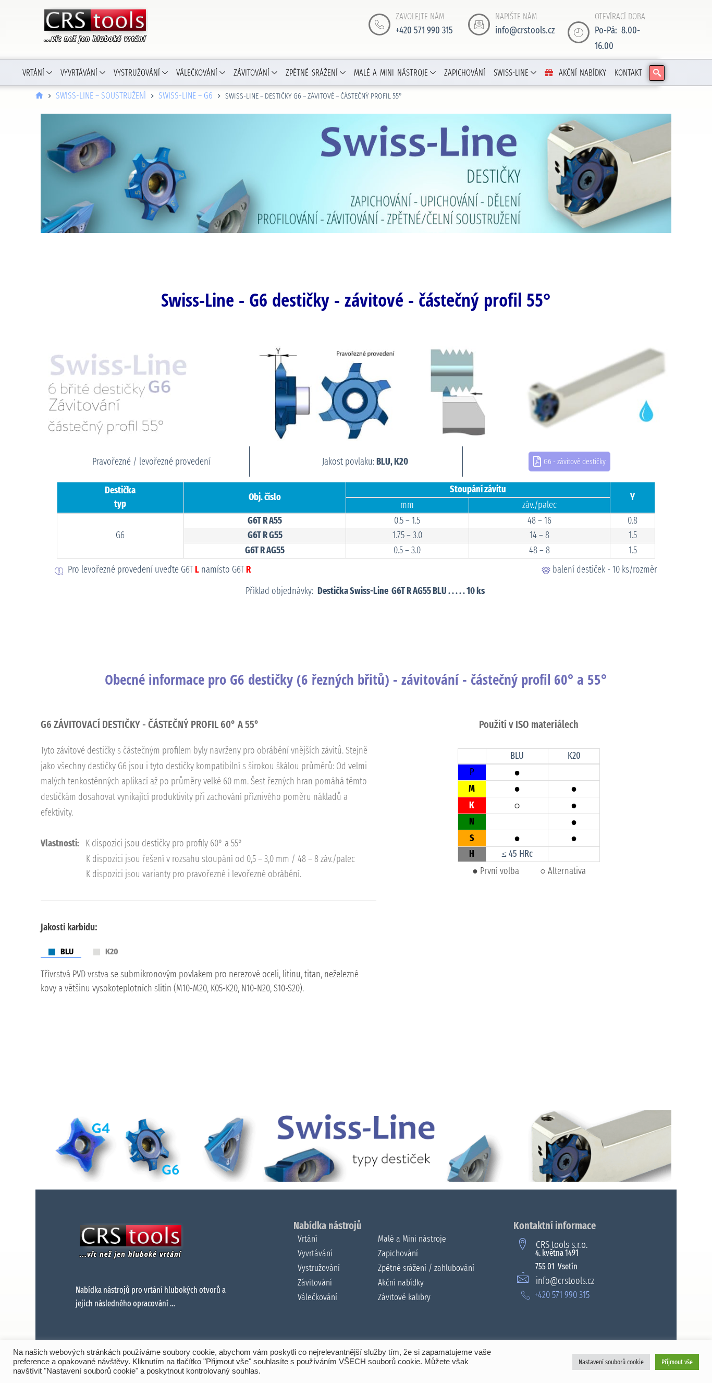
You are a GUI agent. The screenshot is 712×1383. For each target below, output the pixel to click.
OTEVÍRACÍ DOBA (620, 16)
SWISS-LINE (511, 73)
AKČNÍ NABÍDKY (583, 73)
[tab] (61, 951)
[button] (657, 73)
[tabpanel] (208, 986)
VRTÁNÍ (33, 73)
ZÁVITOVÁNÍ (251, 73)
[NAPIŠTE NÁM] (479, 24)
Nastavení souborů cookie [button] (611, 1362)
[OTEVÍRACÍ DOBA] (579, 32)
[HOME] (39, 96)
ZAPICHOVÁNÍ (464, 73)
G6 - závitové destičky (575, 461)
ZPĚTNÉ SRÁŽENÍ (312, 73)
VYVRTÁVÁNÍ (78, 73)
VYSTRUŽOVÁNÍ (137, 73)
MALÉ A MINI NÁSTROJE (391, 73)
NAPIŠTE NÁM (516, 16)
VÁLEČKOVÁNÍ (196, 73)
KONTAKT (628, 73)
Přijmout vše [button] (677, 1362)
